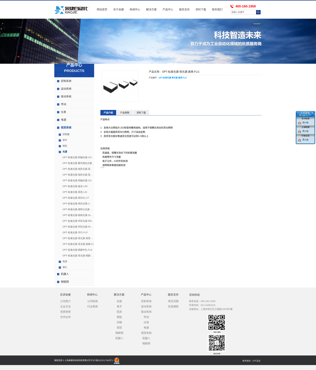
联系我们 (217, 9)
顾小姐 (305, 123)
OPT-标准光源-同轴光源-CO (77, 180)
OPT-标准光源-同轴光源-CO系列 (78, 157)
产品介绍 (108, 112)
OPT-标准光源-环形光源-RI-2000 (78, 226)
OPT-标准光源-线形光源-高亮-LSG (78, 169)
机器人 (65, 274)
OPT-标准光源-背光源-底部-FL (78, 244)
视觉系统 (66, 127)
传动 (63, 104)
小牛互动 (256, 361)
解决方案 (151, 9)
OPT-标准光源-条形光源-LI (76, 203)
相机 (65, 145)
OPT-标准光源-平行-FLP (75, 232)
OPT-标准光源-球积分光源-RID (78, 209)
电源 (63, 119)
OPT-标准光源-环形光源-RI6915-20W (78, 221)
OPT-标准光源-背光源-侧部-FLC (78, 255)
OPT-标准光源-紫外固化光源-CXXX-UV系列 (78, 163)
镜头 (65, 267)
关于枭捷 (118, 9)
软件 (65, 140)
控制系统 (66, 81)
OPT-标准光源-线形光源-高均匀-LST (78, 174)
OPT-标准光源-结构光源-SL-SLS (78, 215)
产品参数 (124, 112)
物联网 (65, 281)
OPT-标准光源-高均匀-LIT (76, 197)
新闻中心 (135, 9)
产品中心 (168, 9)
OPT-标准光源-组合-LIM (75, 186)
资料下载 (201, 9)
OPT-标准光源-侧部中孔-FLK (77, 249)
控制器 (66, 134)
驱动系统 (66, 96)
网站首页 (102, 9)
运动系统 (66, 88)
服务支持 (184, 9)
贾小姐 (305, 140)
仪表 (63, 112)
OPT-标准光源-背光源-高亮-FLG (78, 238)
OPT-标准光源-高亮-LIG (75, 192)
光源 (65, 151)
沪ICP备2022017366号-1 (102, 360)
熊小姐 (305, 131)
